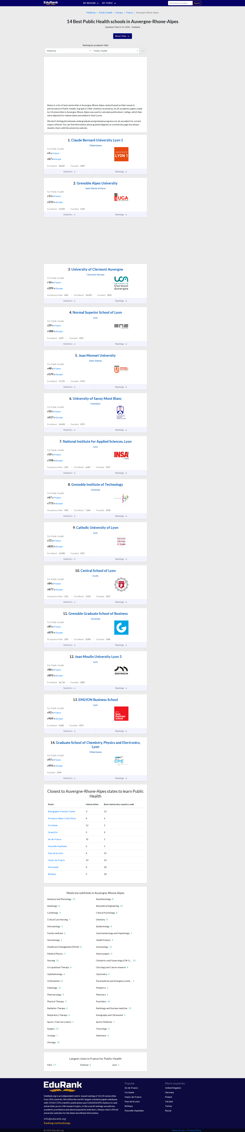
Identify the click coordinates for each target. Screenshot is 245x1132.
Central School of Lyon (95, 570)
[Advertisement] (68, 81)
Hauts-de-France (56, 860)
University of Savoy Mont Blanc (95, 398)
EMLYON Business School (95, 700)
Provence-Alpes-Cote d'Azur (62, 818)
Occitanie (52, 825)
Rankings (119, 171)
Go (142, 50)
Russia (168, 1110)
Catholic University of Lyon (95, 527)
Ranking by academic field (95, 45)
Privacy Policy (194, 1130)
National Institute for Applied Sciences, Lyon (95, 441)
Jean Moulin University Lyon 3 (95, 656)
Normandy (53, 867)
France (129, 12)
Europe (119, 12)
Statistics (68, 171)
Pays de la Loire (55, 853)
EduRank (136, 27)
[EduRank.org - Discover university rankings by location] (51, 2)
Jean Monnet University (95, 355)
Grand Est (53, 832)
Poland (168, 1096)
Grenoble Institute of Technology (95, 484)
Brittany (52, 874)
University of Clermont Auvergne (95, 269)
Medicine (91, 12)
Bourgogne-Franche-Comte (61, 811)
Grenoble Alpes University (95, 183)
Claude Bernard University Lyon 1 (95, 140)
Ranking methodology (57, 1123)
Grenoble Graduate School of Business (95, 613)
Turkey (168, 1106)
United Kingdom (173, 1087)
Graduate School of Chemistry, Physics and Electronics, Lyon (95, 744)
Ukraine (169, 1101)
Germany (169, 1092)
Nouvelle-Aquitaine (57, 846)
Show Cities (121, 36)
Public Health (105, 12)
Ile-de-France (54, 839)
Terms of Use (178, 1130)
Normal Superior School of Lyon (95, 312)
